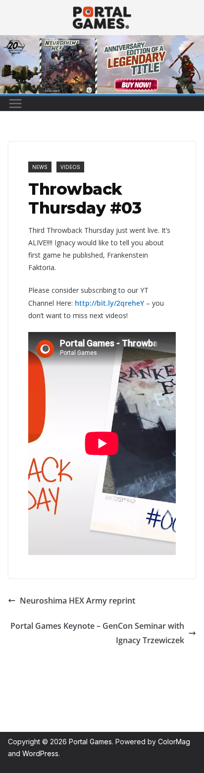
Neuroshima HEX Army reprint (77, 600)
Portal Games (90, 741)
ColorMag (174, 741)
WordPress (40, 753)
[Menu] (15, 103)
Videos (70, 167)
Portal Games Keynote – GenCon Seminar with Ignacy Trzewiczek (97, 633)
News (40, 167)
